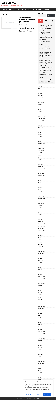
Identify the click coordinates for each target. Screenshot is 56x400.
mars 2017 (40, 324)
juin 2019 (40, 262)
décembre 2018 (41, 276)
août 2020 (40, 233)
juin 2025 (40, 109)
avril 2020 (40, 239)
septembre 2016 (41, 338)
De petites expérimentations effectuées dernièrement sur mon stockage (45, 37)
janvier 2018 (40, 301)
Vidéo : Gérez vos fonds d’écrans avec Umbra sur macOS (44, 43)
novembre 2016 (41, 333)
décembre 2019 (41, 249)
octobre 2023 (41, 148)
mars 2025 (40, 114)
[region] (38, 388)
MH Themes (36, 398)
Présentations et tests (27, 9)
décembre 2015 (41, 359)
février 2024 (40, 139)
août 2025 (40, 104)
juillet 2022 (40, 180)
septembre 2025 (41, 102)
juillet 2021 (40, 207)
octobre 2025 (41, 100)
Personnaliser (29, 394)
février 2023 (40, 164)
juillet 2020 (40, 235)
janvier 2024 (40, 141)
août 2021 (40, 205)
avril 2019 (40, 267)
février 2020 (40, 244)
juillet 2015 (40, 368)
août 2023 (40, 152)
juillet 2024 (40, 127)
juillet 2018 (40, 288)
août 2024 (40, 125)
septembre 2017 (41, 310)
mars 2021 (40, 217)
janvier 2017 (40, 329)
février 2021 (40, 219)
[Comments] (52, 21)
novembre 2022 (41, 171)
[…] (35, 31)
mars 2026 (40, 93)
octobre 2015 (41, 363)
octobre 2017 (41, 308)
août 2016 (40, 340)
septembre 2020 (41, 230)
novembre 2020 (41, 226)
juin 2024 (40, 129)
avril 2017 (40, 322)
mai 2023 (40, 157)
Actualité (3, 9)
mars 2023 (40, 162)
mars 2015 (40, 377)
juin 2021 (40, 210)
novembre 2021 (41, 198)
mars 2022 (40, 189)
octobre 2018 (41, 281)
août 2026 (40, 86)
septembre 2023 (41, 150)
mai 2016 (40, 347)
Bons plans (17, 9)
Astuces (10, 9)
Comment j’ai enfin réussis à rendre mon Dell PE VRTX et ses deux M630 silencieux (45, 27)
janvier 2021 (40, 221)
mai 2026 (40, 91)
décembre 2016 (41, 331)
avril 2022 (40, 187)
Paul (28, 24)
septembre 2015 (41, 366)
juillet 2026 (40, 88)
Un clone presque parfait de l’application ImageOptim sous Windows (27, 20)
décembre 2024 (41, 116)
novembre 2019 (41, 251)
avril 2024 (40, 134)
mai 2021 (40, 212)
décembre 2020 (41, 223)
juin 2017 (40, 317)
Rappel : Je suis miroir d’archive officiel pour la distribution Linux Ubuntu (44, 48)
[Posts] (40, 21)
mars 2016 (40, 352)
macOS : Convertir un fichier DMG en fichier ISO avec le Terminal (45, 76)
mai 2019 (40, 265)
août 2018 (40, 285)
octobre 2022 (41, 173)
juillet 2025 (40, 107)
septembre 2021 (41, 203)
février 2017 (40, 327)
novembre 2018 (41, 278)
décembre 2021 (41, 196)
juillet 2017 (40, 315)
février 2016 (40, 354)
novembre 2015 (41, 361)
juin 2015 (40, 370)
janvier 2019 (40, 274)
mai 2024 (40, 132)
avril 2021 (40, 214)
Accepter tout (47, 394)
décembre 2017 (41, 304)
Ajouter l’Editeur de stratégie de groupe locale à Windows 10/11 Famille (45, 32)
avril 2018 (40, 294)
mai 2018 (40, 292)
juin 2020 (40, 237)
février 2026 (40, 95)
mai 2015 (40, 372)
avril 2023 (40, 159)
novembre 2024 (41, 118)
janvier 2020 (40, 246)
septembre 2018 (41, 283)
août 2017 (40, 313)
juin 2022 (40, 182)
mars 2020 (40, 242)
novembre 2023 (41, 146)
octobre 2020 (41, 228)
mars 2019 (40, 269)
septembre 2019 (41, 256)
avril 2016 (40, 349)
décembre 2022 (41, 168)
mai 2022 (40, 185)
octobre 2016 (41, 336)
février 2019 (40, 272)
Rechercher (40, 13)
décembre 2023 (41, 143)
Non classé (46, 9)
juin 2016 (40, 345)
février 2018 (40, 299)
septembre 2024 (41, 123)
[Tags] (46, 21)
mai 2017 (40, 320)
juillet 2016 (40, 343)
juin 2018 (40, 290)
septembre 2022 (41, 175)
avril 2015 (40, 375)
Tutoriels (38, 9)
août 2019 (40, 258)
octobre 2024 (41, 120)
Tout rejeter (38, 394)
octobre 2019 (41, 253)
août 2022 (40, 178)
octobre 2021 (41, 201)
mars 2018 (40, 297)
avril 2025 (40, 111)
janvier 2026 (40, 97)
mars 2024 (40, 136)
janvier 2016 (40, 356)
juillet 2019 (40, 260)
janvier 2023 (40, 166)
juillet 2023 (40, 155)
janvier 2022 (40, 194)
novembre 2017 (41, 306)
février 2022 (40, 191)
